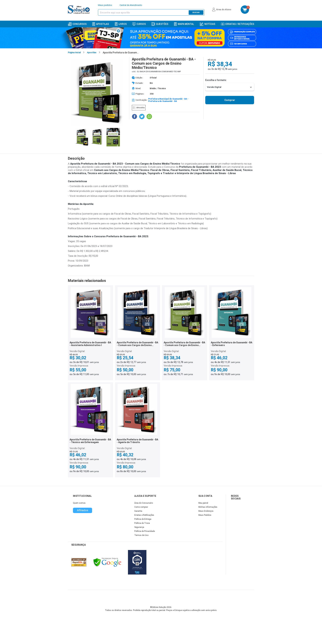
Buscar (196, 12)
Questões (162, 24)
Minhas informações (207, 507)
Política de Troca (142, 523)
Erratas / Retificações (239, 24)
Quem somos (79, 503)
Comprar (229, 100)
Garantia (138, 511)
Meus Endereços (205, 511)
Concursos (79, 24)
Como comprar (141, 507)
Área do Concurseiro (143, 503)
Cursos (141, 24)
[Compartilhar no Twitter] (142, 116)
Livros (123, 24)
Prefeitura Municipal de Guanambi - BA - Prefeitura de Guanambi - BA (168, 100)
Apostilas (102, 24)
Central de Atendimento (131, 5)
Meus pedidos (105, 5)
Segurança (139, 527)
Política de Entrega (142, 519)
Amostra (140, 107)
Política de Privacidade (144, 531)
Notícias (209, 24)
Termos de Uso (141, 535)
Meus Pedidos (204, 515)
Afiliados (82, 510)
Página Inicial (74, 52)
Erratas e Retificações (144, 515)
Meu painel (203, 503)
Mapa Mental (186, 24)
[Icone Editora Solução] (79, 9)
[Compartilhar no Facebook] (134, 116)
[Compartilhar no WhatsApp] (149, 116)
